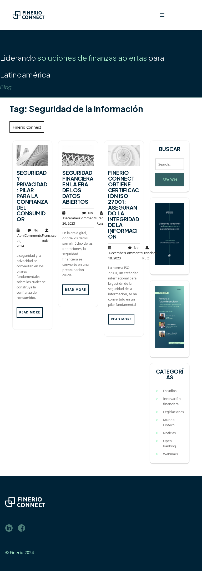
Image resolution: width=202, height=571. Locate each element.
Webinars (170, 454)
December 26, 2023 (70, 221)
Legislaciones (173, 411)
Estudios (169, 390)
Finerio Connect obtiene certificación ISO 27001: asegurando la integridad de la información (123, 204)
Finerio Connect (27, 127)
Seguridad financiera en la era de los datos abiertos (77, 187)
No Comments (33, 233)
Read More (29, 312)
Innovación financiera (172, 401)
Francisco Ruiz (49, 235)
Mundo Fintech (169, 422)
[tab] (162, 15)
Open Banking (169, 443)
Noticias (169, 432)
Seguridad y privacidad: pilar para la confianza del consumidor (32, 195)
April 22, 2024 (20, 240)
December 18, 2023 (116, 255)
